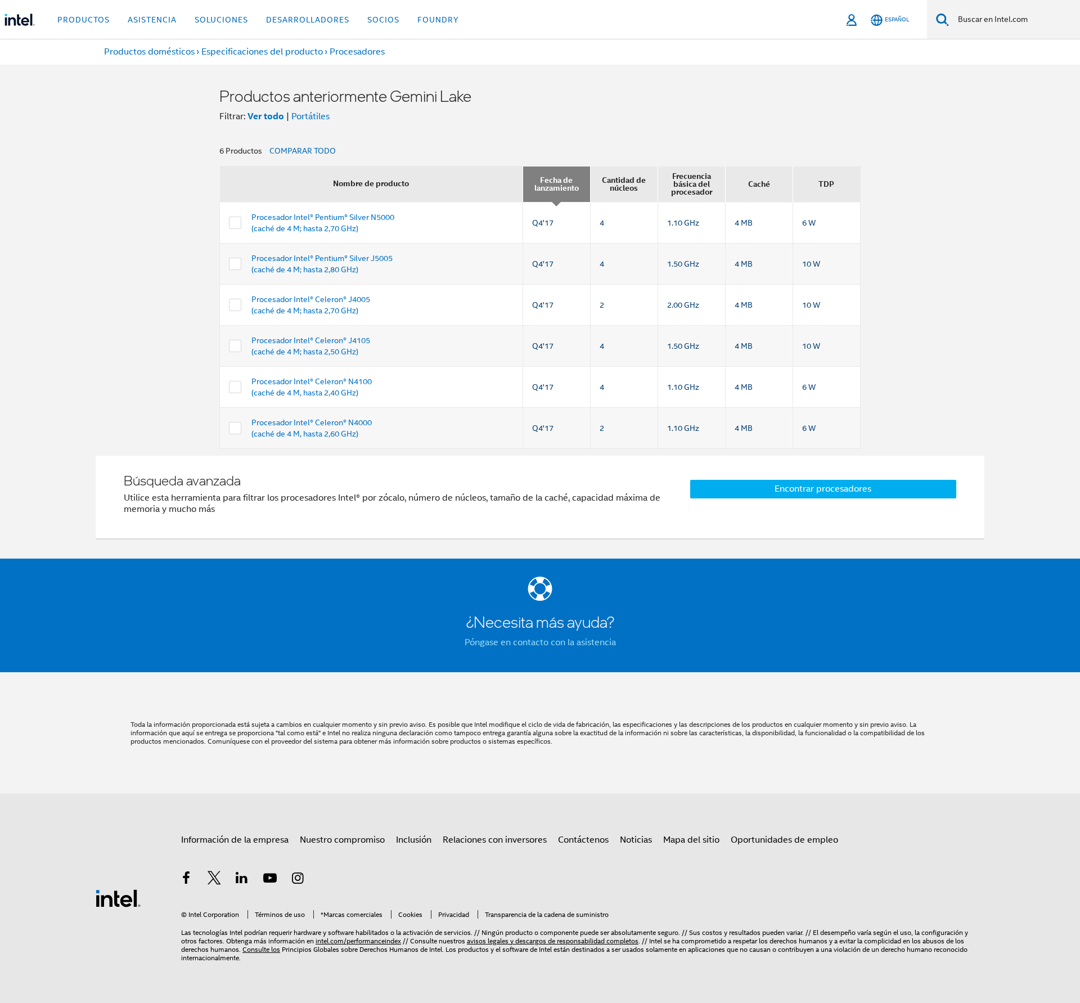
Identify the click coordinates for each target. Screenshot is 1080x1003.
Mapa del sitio (691, 839)
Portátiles (310, 116)
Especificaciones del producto (262, 51)
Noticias (636, 839)
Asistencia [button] (152, 20)
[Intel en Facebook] (186, 880)
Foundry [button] (438, 20)
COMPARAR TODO (302, 151)
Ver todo (266, 116)
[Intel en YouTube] (270, 880)
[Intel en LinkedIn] (241, 880)
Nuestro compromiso (342, 839)
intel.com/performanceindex (358, 941)
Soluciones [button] (221, 20)
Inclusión (413, 839)
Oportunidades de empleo (784, 839)
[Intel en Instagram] (297, 880)
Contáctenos (583, 839)
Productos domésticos (149, 51)
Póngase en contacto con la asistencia (540, 642)
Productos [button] (83, 20)
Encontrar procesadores (823, 488)
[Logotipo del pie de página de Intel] (118, 897)
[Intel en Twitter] (214, 880)
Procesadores (357, 51)
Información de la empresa (235, 839)
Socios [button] (383, 20)
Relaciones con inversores (495, 839)
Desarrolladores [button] (307, 20)
